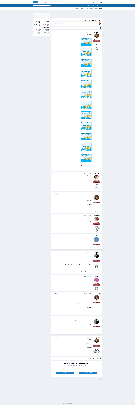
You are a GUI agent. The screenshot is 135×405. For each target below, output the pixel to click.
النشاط (97, 5)
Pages (93, 5)
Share (61, 23)
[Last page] (93, 28)
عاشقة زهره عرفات (94, 22)
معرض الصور (91, 8)
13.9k (96, 263)
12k (96, 43)
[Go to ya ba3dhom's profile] (96, 219)
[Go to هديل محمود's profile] (96, 177)
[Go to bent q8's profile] (96, 280)
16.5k (96, 226)
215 (96, 246)
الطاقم (87, 8)
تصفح (100, 5)
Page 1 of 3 (89, 358)
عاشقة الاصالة (97, 235)
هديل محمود (96, 173)
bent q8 (97, 276)
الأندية (83, 5)
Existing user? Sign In (43, 2)
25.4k (96, 287)
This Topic (38, 5)
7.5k (96, 184)
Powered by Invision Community (67, 403)
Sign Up (35, 2)
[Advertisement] (83, 15)
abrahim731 (36, 24)
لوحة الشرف (77, 8)
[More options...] (53, 32)
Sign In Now (65, 372)
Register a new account (88, 372)
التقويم (96, 8)
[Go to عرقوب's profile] (96, 255)
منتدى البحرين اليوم (97, 2)
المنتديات (100, 8)
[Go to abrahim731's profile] (39, 25)
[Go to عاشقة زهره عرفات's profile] (100, 23)
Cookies (64, 402)
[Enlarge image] (89, 34)
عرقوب (96, 252)
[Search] (34, 5)
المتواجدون (82, 8)
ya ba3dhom (97, 215)
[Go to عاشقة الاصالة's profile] (96, 239)
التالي (95, 358)
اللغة (71, 402)
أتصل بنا (68, 402)
